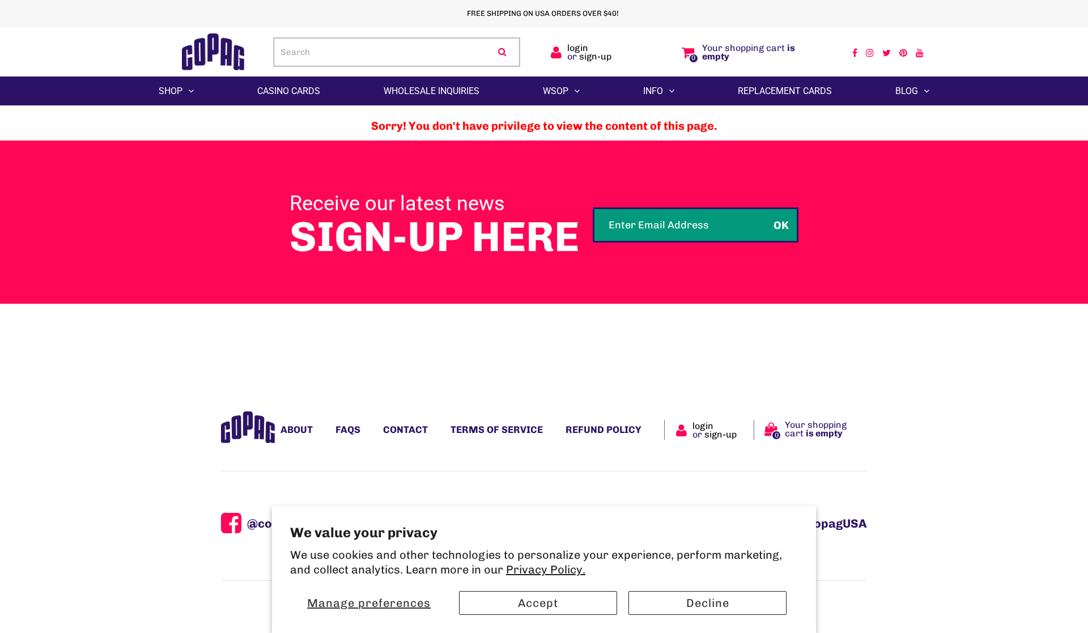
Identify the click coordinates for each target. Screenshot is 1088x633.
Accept (538, 603)
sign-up (595, 56)
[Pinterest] (903, 52)
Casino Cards (288, 91)
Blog (906, 91)
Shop (170, 91)
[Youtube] (920, 52)
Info (653, 91)
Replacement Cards (785, 91)
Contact (405, 429)
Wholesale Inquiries (431, 91)
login (577, 48)
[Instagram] (870, 52)
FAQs (347, 429)
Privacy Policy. (545, 569)
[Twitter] (886, 52)
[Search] (503, 52)
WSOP (555, 91)
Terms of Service (496, 429)
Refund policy (603, 429)
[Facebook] (854, 52)
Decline (707, 603)
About (296, 429)
